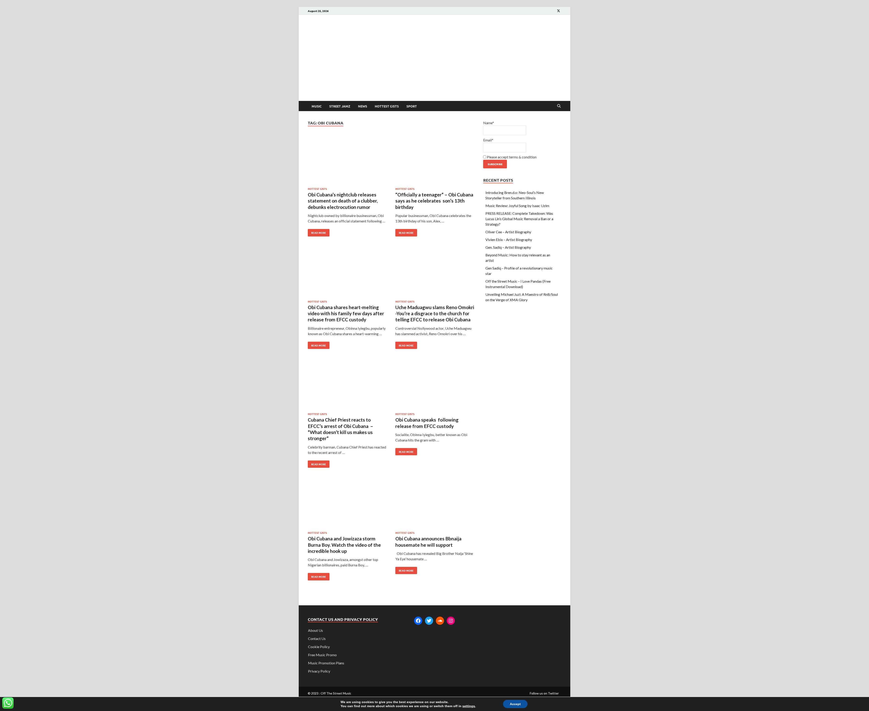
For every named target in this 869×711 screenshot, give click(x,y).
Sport (411, 106)
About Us (315, 630)
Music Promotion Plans (326, 663)
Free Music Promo (322, 655)
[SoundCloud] (440, 621)
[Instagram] (451, 621)
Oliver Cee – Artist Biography (508, 232)
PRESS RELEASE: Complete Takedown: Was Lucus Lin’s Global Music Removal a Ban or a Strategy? (519, 218)
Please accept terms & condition (511, 157)
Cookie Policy (319, 646)
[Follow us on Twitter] (558, 11)
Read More (317, 231)
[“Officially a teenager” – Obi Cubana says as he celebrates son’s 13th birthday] (434, 160)
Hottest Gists (387, 106)
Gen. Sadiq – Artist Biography (508, 247)
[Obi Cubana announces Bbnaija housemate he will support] (434, 504)
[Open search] (559, 106)
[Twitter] (429, 621)
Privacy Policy (319, 671)
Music (317, 106)
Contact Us (317, 638)
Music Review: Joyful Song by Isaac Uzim (517, 205)
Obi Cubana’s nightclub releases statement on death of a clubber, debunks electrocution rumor (343, 201)
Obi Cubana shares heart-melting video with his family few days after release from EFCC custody (346, 313)
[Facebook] (418, 621)
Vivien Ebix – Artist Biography (508, 239)
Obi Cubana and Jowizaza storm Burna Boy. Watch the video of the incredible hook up (344, 545)
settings (468, 706)
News (362, 106)
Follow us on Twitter (544, 693)
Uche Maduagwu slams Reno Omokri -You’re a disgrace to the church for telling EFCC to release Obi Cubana (434, 313)
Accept (515, 704)
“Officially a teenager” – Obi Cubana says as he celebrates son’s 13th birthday (434, 201)
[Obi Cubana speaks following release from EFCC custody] (434, 385)
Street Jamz (339, 106)
